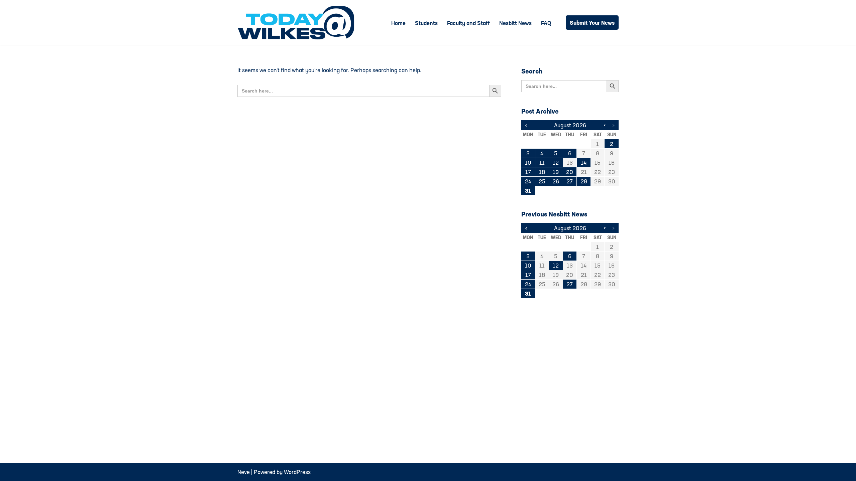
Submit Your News (592, 22)
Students (426, 22)
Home (398, 22)
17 (528, 171)
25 (542, 181)
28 (583, 181)
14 (583, 162)
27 (569, 181)
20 (569, 171)
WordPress (297, 471)
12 (556, 162)
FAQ (546, 22)
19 (556, 171)
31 (528, 190)
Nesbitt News (515, 22)
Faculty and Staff (468, 22)
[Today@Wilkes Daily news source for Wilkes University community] (297, 22)
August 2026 (570, 125)
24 (528, 181)
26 (555, 181)
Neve (243, 471)
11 (542, 162)
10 (528, 162)
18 (542, 171)
